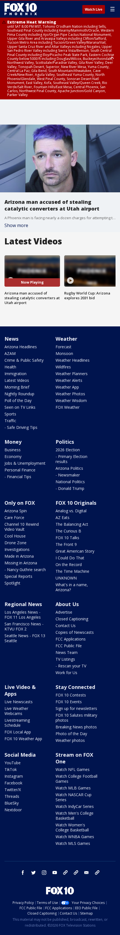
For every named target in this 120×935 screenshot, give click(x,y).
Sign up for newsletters (76, 708)
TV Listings (65, 659)
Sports (10, 414)
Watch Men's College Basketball (74, 815)
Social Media (20, 754)
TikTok (10, 769)
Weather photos (70, 740)
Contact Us (66, 625)
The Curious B (68, 531)
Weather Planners (72, 373)
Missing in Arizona (20, 562)
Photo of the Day (71, 733)
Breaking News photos (76, 727)
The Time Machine (72, 571)
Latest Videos (16, 380)
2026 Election (68, 449)
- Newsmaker (68, 475)
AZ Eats (62, 517)
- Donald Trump (70, 488)
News (11, 338)
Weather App (67, 387)
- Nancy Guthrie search (25, 569)
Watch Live (93, 9)
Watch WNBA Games (75, 836)
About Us (67, 604)
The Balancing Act (72, 524)
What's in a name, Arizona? (72, 587)
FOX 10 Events (69, 701)
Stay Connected (75, 687)
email (86, 872)
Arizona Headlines (20, 346)
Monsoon (64, 353)
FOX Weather (68, 407)
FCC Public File (69, 645)
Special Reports (18, 576)
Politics (65, 441)
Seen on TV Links (19, 407)
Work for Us (66, 672)
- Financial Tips (17, 476)
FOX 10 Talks (67, 537)
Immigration (15, 373)
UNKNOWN (66, 578)
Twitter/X (12, 789)
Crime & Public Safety (24, 360)
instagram (44, 872)
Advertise (64, 612)
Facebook (13, 783)
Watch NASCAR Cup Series (74, 797)
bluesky (75, 872)
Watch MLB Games (73, 788)
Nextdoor (13, 809)
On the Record (69, 564)
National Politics (70, 481)
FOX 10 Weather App (23, 738)
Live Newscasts (18, 701)
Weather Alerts (69, 380)
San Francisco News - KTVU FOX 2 (24, 626)
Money (12, 441)
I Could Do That (70, 557)
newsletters (97, 872)
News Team (67, 652)
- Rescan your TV (71, 665)
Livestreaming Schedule (17, 722)
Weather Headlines (73, 360)
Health (10, 367)
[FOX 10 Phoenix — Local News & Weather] (20, 9)
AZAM (10, 353)
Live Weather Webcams (16, 711)
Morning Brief (16, 387)
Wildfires (63, 367)
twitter (33, 872)
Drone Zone (15, 542)
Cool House (15, 536)
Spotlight (12, 583)
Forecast (63, 346)
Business (12, 449)
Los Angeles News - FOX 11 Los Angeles (22, 614)
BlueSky (11, 803)
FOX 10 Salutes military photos (76, 717)
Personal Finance (19, 470)
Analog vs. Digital (71, 510)
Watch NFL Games (73, 769)
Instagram (13, 776)
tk (65, 872)
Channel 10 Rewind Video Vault (21, 527)
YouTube (12, 762)
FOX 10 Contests (71, 695)
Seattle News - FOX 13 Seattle (24, 638)
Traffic (10, 420)
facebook (22, 872)
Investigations (17, 549)
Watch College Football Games (76, 778)
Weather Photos (70, 393)
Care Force (14, 517)
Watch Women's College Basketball (72, 827)
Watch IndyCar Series (75, 806)
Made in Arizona (19, 556)
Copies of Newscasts (75, 632)
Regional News (23, 604)
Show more (16, 225)
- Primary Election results (71, 459)
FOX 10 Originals (76, 502)
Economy (12, 456)
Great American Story (75, 551)
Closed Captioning (72, 618)
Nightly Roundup (19, 393)
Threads (11, 796)
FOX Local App (17, 732)
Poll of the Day (18, 400)
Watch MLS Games (73, 843)
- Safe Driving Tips (20, 427)
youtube (54, 872)
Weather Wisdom (71, 400)
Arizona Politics (69, 468)
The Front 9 (66, 544)
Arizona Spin (15, 510)
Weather (66, 338)
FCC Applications (71, 639)
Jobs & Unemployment (24, 463)
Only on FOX (19, 502)
